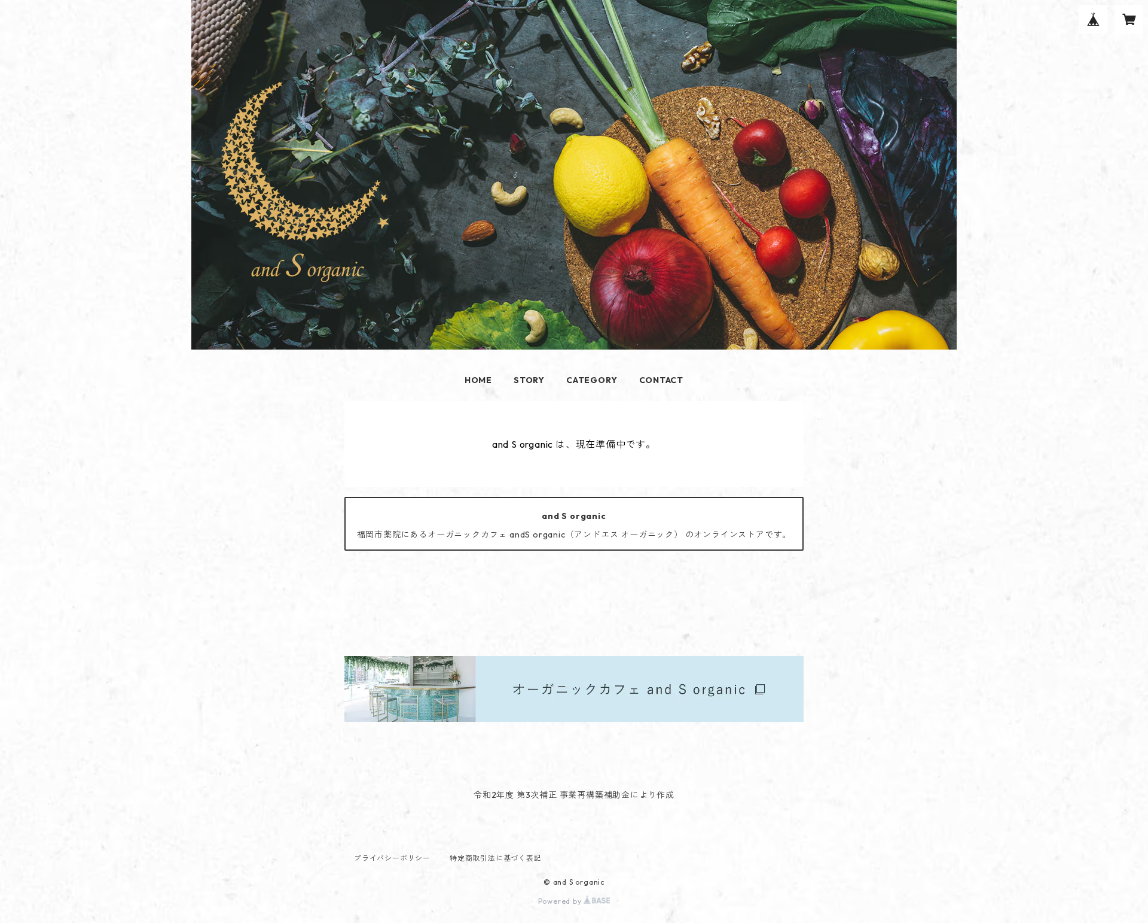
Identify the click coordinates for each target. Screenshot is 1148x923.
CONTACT (661, 380)
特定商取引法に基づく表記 (496, 858)
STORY (529, 380)
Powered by (561, 901)
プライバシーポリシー (392, 858)
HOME (478, 380)
